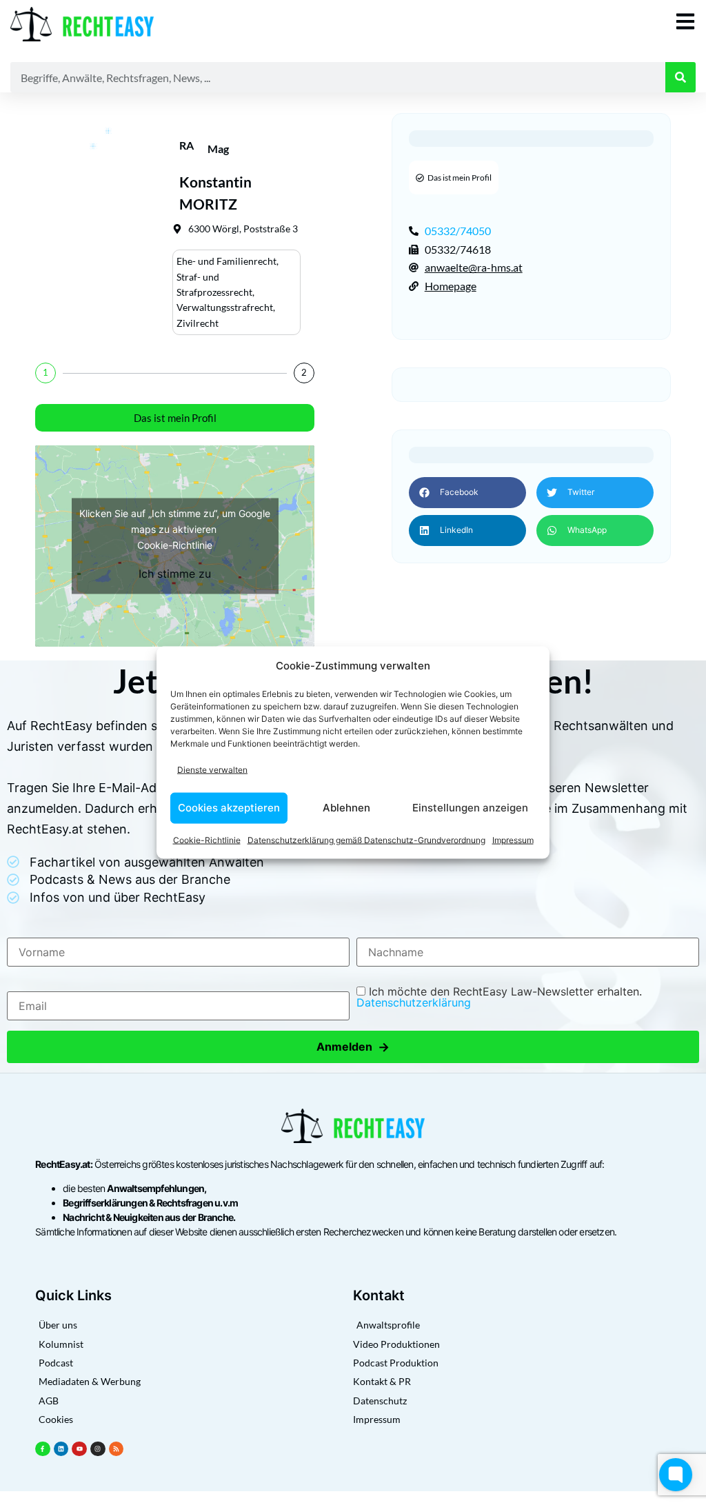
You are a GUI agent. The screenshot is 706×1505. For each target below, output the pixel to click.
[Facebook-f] (42, 1449)
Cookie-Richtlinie (207, 839)
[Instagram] (97, 1449)
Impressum (513, 839)
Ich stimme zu (175, 573)
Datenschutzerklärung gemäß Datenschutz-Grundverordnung (366, 839)
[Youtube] (79, 1449)
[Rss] (116, 1449)
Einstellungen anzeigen (470, 807)
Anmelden (353, 1047)
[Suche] (680, 77)
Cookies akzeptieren (229, 807)
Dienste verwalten (212, 770)
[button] (467, 492)
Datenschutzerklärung (413, 1002)
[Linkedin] (61, 1449)
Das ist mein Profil (175, 418)
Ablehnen (346, 807)
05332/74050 (458, 230)
